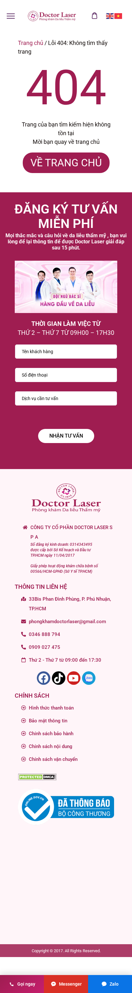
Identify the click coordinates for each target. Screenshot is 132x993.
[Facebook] (43, 678)
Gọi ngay (26, 984)
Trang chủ (30, 42)
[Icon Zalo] (88, 678)
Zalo (114, 984)
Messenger (70, 984)
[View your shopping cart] (94, 16)
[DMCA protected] (37, 778)
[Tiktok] (58, 678)
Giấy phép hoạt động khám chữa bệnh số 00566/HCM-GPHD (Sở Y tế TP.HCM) (64, 569)
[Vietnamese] (118, 15)
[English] (110, 15)
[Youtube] (73, 678)
